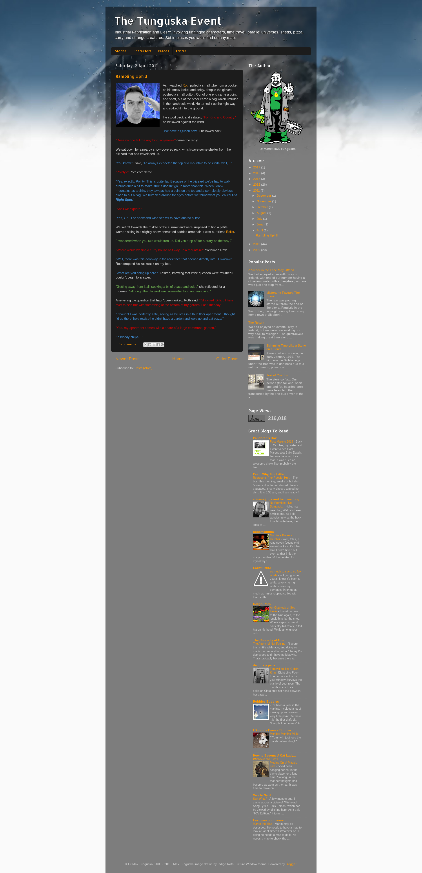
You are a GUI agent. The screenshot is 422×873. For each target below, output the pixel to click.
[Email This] (145, 344)
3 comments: (128, 344)
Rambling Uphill (131, 76)
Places (163, 51)
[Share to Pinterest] (162, 344)
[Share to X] (154, 344)
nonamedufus (263, 531)
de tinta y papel (264, 665)
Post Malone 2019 (282, 441)
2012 (257, 184)
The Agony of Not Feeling (269, 643)
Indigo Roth (262, 604)
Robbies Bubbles (266, 701)
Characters (142, 51)
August (262, 213)
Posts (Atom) (144, 368)
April (260, 230)
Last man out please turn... (273, 820)
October (263, 207)
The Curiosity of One (268, 640)
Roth (185, 85)
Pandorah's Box (265, 438)
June (260, 224)
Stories (121, 51)
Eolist (230, 232)
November (264, 201)
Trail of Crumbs (277, 375)
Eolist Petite (262, 568)
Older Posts (227, 358)
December (264, 195)
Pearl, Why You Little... (270, 474)
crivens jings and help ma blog (276, 499)
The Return (256, 322)
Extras (181, 51)
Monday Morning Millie (284, 733)
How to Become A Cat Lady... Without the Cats (274, 757)
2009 (257, 250)
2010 (257, 244)
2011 (257, 190)
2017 (257, 167)
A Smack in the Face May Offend (271, 270)
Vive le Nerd (262, 795)
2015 (257, 173)
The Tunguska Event (167, 20)
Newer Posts (127, 358)
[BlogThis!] (149, 344)
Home (178, 358)
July (260, 218)
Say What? (260, 798)
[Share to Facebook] (158, 344)
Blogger (291, 864)
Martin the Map (263, 823)
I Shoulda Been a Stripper (272, 730)
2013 (257, 179)
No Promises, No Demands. (281, 504)
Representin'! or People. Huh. (272, 477)
